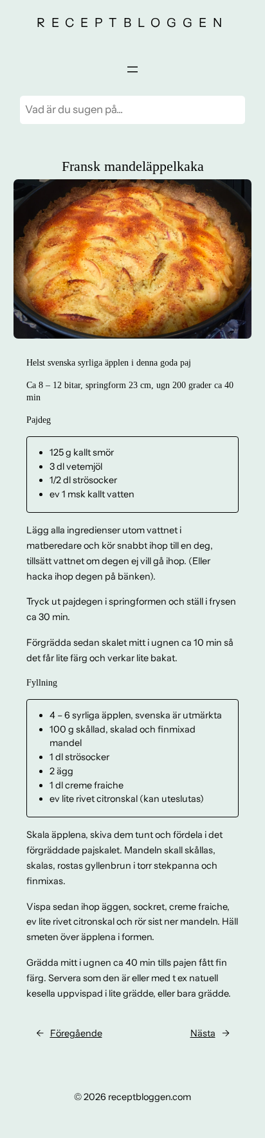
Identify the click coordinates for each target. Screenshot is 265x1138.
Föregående (76, 1033)
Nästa (202, 1033)
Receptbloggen (132, 22)
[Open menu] (132, 69)
